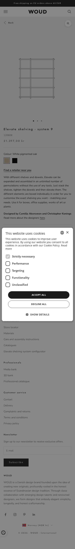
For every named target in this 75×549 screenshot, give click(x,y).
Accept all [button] (39, 294)
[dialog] (37, 274)
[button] (37, 315)
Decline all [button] (38, 304)
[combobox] (62, 232)
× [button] (67, 232)
